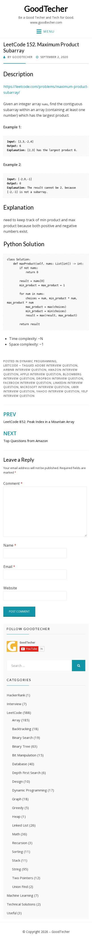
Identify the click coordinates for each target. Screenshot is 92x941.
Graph (16, 799)
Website (10, 588)
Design (17, 781)
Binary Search (22, 737)
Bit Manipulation (24, 755)
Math (16, 834)
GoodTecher (46, 8)
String (16, 869)
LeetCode (10, 365)
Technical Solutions (21, 904)
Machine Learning (20, 895)
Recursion (19, 842)
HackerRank (16, 695)
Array (16, 720)
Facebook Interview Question (27, 383)
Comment (13, 483)
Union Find (20, 886)
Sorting (17, 851)
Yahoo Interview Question (57, 391)
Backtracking (21, 728)
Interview (14, 704)
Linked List (20, 825)
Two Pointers (22, 878)
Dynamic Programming (38, 361)
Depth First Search (26, 772)
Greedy (18, 807)
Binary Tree (21, 746)
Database (19, 764)
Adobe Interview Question (56, 365)
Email (9, 566)
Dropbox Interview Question (59, 378)
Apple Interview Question (40, 374)
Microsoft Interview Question (44, 387)
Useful (12, 913)
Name (9, 545)
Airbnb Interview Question (24, 370)
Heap (16, 816)
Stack (16, 860)
